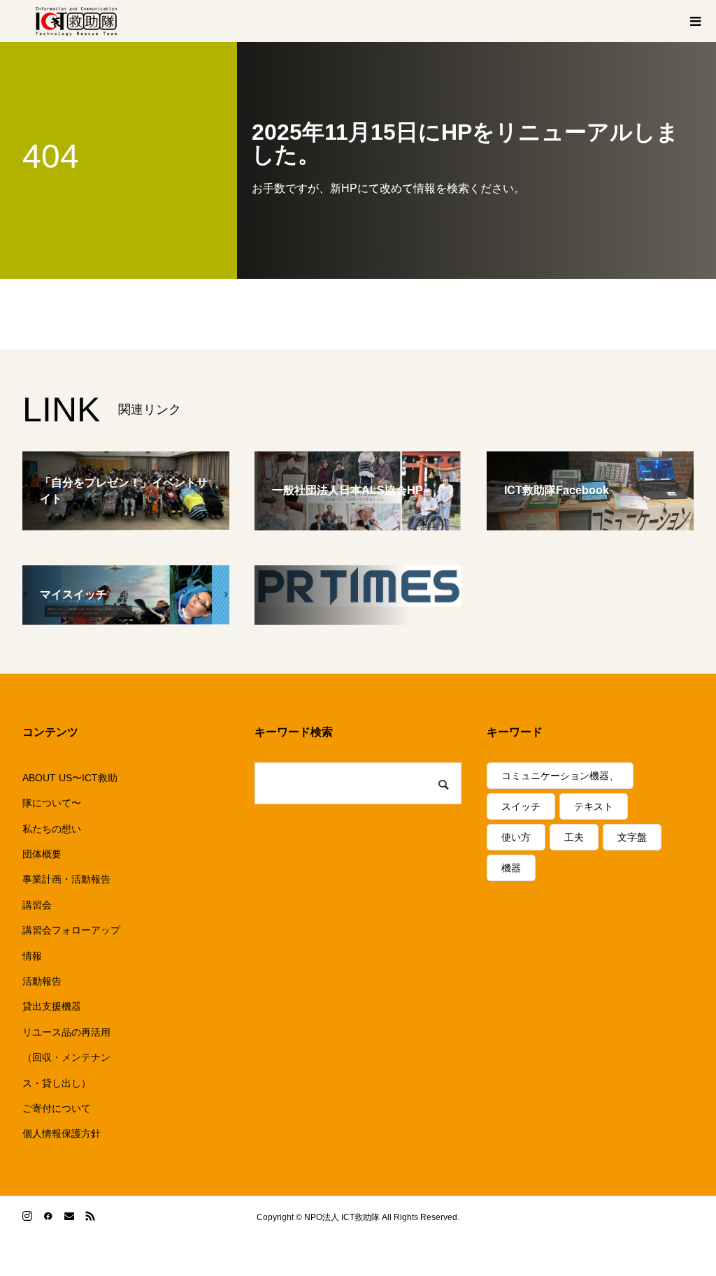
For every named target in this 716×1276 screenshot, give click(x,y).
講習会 (37, 905)
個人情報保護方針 (61, 1133)
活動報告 (42, 981)
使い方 (516, 837)
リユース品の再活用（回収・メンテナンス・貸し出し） (66, 1058)
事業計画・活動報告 (66, 879)
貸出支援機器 (51, 1006)
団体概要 (42, 854)
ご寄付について (56, 1108)
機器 (511, 867)
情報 (32, 956)
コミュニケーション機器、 (560, 775)
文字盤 (632, 837)
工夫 (574, 837)
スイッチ (520, 806)
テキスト (593, 806)
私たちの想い (51, 828)
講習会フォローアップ (71, 930)
